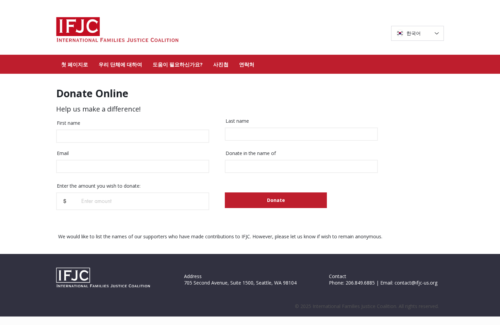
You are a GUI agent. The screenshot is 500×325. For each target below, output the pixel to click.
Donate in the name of (251, 153)
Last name (237, 121)
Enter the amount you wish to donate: (98, 186)
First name (68, 123)
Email (63, 153)
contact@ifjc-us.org (416, 282)
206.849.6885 (360, 282)
